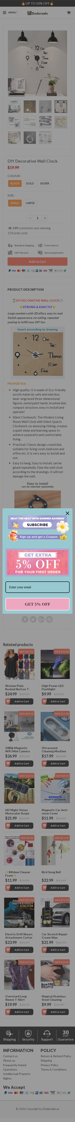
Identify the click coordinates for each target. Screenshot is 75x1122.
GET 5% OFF (37, 604)
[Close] (67, 513)
